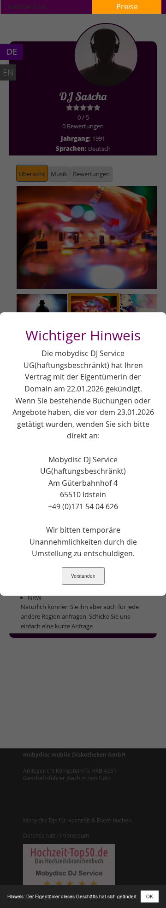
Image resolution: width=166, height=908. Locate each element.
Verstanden (83, 576)
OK (149, 896)
